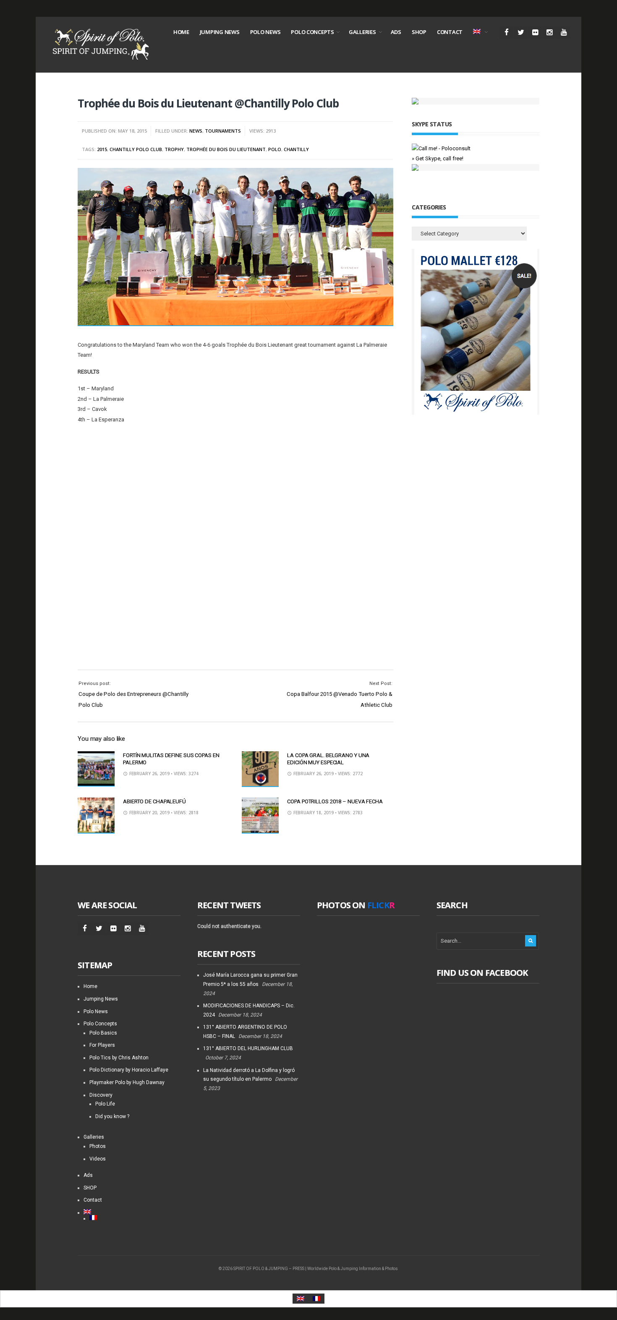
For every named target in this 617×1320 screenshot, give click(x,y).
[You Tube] (563, 32)
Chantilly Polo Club (136, 149)
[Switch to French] (134, 1217)
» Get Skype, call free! (437, 158)
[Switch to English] (300, 1299)
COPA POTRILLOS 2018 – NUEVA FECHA (335, 801)
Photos (97, 1146)
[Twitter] (521, 32)
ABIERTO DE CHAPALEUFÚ (154, 801)
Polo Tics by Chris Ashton (119, 1058)
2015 (102, 149)
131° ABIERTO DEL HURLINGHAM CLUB (248, 1048)
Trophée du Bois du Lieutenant (226, 149)
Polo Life (105, 1104)
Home (181, 32)
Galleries (362, 32)
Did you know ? (112, 1116)
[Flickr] (535, 32)
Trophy (174, 149)
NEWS (195, 131)
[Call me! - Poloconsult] (441, 148)
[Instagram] (549, 32)
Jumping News (220, 32)
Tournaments (223, 131)
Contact (450, 32)
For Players (102, 1045)
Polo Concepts (312, 32)
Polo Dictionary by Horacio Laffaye (128, 1070)
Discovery (100, 1095)
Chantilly (296, 149)
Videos (97, 1159)
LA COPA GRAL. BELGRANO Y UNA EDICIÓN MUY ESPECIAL (328, 759)
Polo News (265, 32)
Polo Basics (103, 1033)
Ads (396, 32)
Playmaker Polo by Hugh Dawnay (127, 1082)
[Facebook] (506, 32)
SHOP (419, 32)
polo (274, 149)
